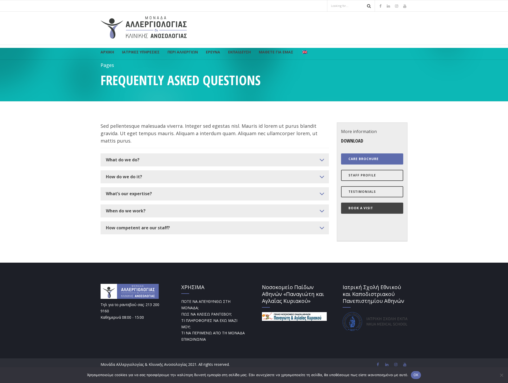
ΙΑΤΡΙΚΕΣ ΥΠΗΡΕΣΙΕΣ (141, 51)
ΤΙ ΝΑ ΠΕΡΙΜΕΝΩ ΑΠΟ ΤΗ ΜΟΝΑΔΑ (213, 332)
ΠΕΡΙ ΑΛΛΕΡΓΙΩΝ (182, 51)
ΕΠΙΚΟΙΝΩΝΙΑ (193, 339)
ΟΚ (416, 375)
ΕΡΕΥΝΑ (213, 51)
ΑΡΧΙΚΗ (107, 51)
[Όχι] (501, 375)
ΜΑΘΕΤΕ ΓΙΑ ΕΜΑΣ (276, 51)
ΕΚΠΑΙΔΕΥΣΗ (239, 51)
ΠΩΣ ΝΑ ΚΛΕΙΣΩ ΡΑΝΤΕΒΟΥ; (206, 314)
